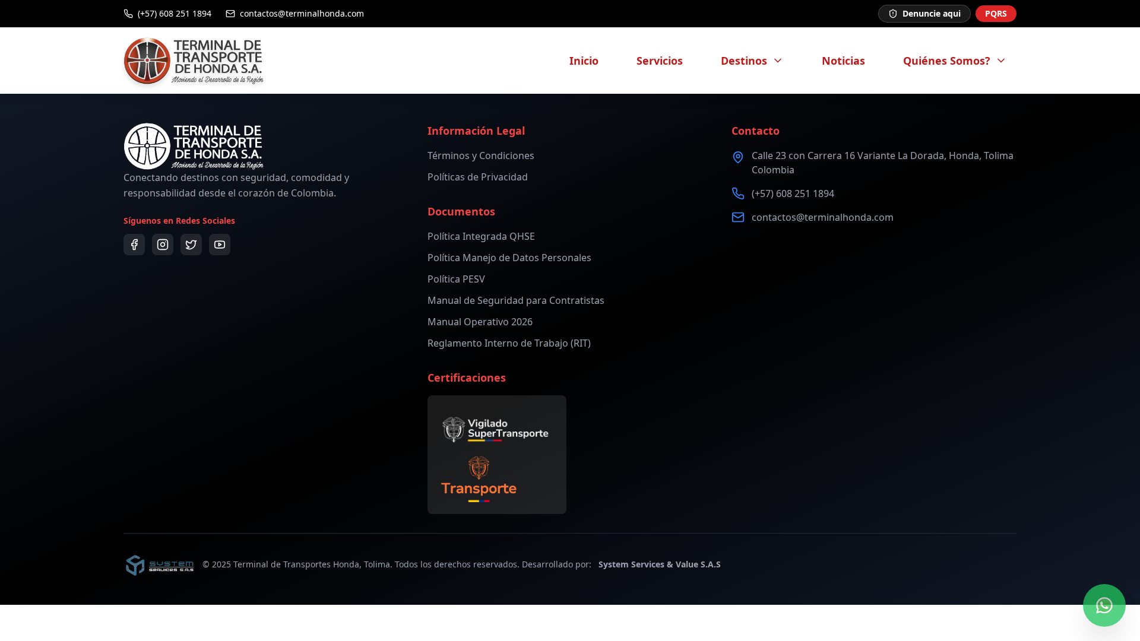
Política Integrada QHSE (481, 236)
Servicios (659, 60)
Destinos (744, 60)
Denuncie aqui (931, 13)
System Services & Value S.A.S (659, 564)
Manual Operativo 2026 (480, 321)
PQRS (996, 13)
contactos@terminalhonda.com (823, 217)
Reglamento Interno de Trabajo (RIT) (509, 343)
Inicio (583, 60)
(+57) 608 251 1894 (793, 193)
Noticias (843, 60)
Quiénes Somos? (946, 60)
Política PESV (456, 278)
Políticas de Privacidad (478, 176)
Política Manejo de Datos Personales (509, 257)
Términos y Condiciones (481, 155)
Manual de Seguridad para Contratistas (516, 300)
